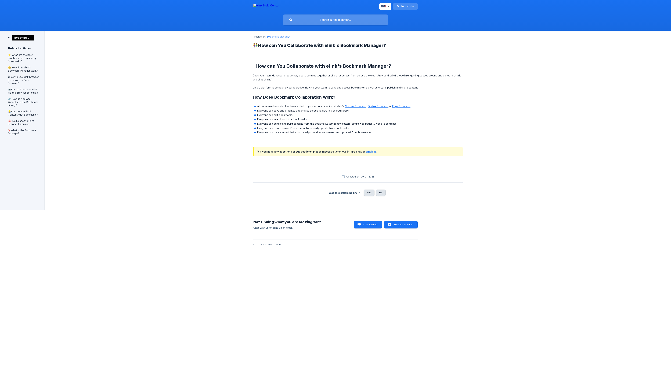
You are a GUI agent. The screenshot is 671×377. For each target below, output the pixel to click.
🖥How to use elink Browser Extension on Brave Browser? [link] (23, 80)
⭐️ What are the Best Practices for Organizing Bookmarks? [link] (22, 58)
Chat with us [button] (370, 224)
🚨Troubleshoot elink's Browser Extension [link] (21, 122)
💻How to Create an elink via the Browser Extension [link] (23, 91)
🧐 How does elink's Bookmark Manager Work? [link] (23, 69)
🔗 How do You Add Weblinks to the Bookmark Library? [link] (23, 102)
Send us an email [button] (403, 224)
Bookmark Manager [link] (278, 36)
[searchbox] (335, 19)
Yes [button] (369, 192)
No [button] (380, 192)
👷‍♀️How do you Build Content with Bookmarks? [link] (23, 113)
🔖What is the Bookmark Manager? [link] (22, 132)
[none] (266, 6)
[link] (21, 37)
